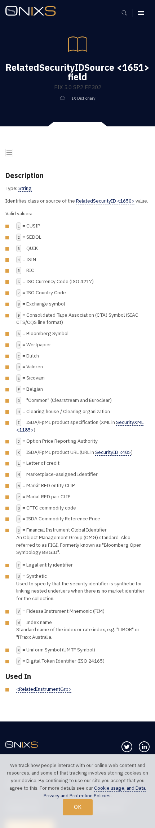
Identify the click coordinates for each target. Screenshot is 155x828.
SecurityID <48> (113, 452)
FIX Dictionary (83, 98)
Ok (77, 806)
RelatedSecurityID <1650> (105, 201)
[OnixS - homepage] (32, 12)
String (25, 188)
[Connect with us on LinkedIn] (144, 746)
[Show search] (126, 13)
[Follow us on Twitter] (126, 746)
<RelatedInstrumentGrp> (43, 689)
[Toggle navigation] (9, 152)
